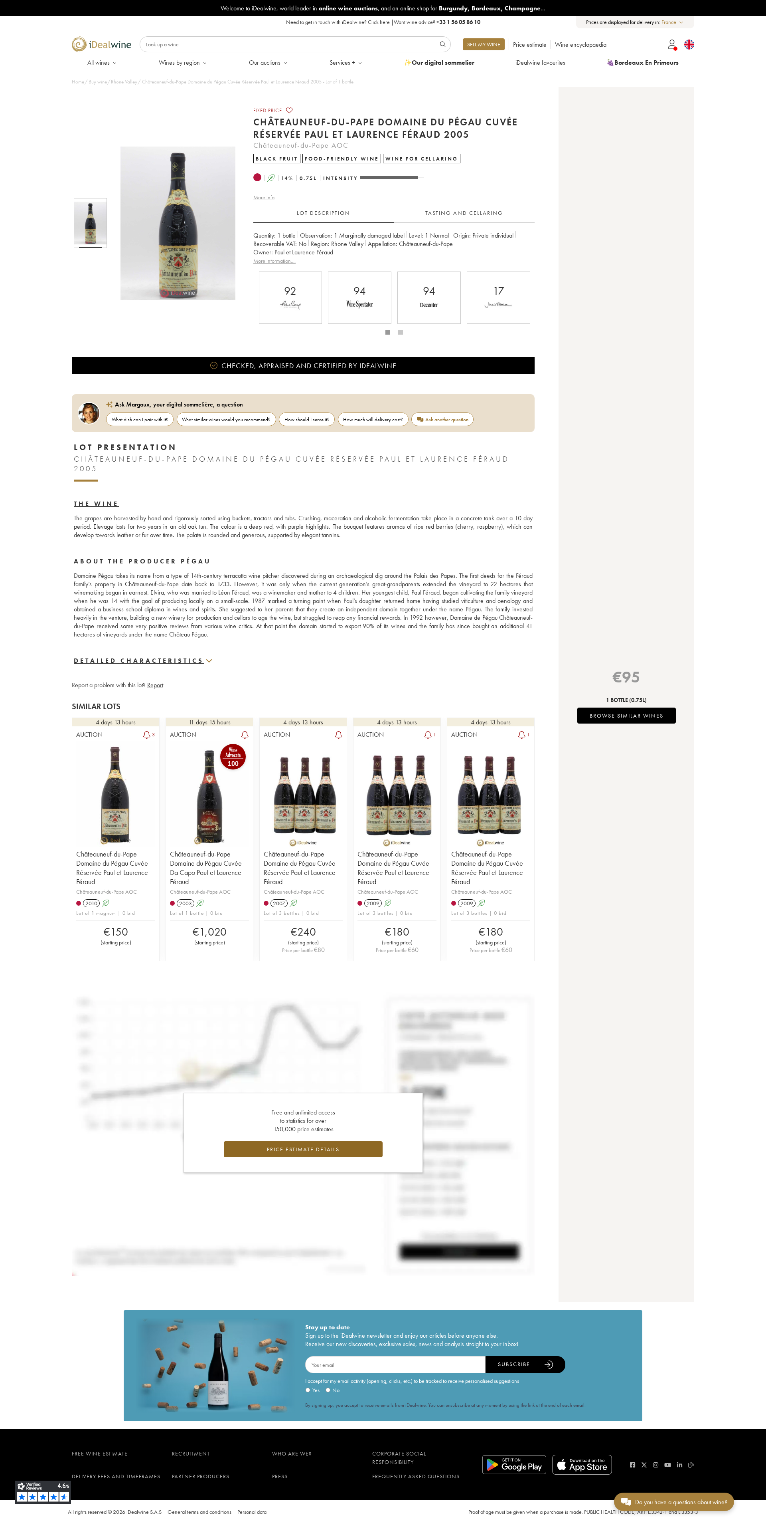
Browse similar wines (626, 715)
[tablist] (394, 213)
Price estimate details (303, 1149)
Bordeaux (486, 8)
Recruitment (191, 1453)
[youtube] (667, 1465)
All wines (98, 62)
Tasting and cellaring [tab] (464, 212)
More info (263, 197)
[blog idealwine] (691, 1465)
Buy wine (98, 81)
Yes (316, 1390)
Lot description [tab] (323, 212)
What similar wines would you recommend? (226, 419)
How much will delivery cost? (373, 419)
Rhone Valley (124, 81)
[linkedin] (679, 1465)
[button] (173, 223)
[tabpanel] (394, 248)
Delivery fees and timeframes (116, 1476)
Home (78, 81)
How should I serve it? (307, 419)
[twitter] (644, 1465)
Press (280, 1476)
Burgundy (453, 8)
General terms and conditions (199, 1511)
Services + (342, 62)
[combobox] (672, 22)
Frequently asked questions (416, 1476)
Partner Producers (200, 1476)
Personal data (252, 1511)
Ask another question (446, 419)
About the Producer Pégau (142, 561)
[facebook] (632, 1465)
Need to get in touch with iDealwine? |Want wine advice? (383, 22)
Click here (379, 22)
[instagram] (655, 1465)
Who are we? (292, 1453)
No (336, 1390)
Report (155, 685)
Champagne (523, 8)
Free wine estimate (100, 1453)
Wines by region (179, 62)
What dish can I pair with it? (140, 419)
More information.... (274, 260)
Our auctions (264, 62)
